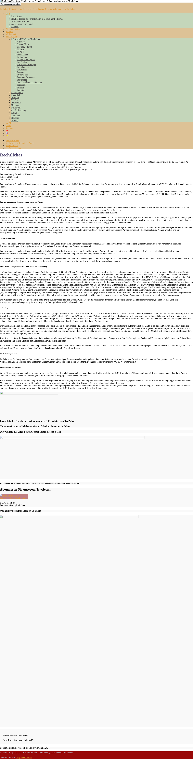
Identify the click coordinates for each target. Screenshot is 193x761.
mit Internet (11, 34)
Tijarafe (20, 87)
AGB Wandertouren (20, 21)
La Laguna (22, 57)
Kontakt (15, 26)
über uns (9, 128)
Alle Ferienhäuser (13, 29)
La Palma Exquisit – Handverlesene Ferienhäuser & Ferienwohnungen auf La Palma (37, 9)
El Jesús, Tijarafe (24, 47)
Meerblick (15, 95)
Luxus (8, 125)
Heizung (15, 105)
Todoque (21, 90)
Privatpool (15, 108)
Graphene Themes (24, 757)
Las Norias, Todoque (26, 64)
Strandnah (15, 115)
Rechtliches (16, 16)
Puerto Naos (22, 75)
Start (8, 14)
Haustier (15, 118)
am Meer (10, 123)
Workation (16, 102)
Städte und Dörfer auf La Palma (25, 39)
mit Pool (9, 31)
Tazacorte (21, 85)
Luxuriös (15, 113)
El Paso (20, 49)
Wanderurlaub (12, 145)
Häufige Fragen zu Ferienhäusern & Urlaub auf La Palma (37, 19)
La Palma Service (13, 148)
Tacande (20, 72)
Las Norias (22, 62)
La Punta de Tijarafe (26, 59)
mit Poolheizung (18, 110)
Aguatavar (21, 41)
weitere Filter (11, 36)
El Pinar (20, 52)
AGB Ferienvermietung (21, 24)
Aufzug (14, 120)
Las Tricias (22, 69)
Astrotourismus (12, 140)
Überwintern (17, 92)
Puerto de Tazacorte (26, 77)
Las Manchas (23, 67)
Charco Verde (23, 44)
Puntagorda (22, 80)
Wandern (15, 97)
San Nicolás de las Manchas (29, 82)
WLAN (14, 100)
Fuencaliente (22, 54)
